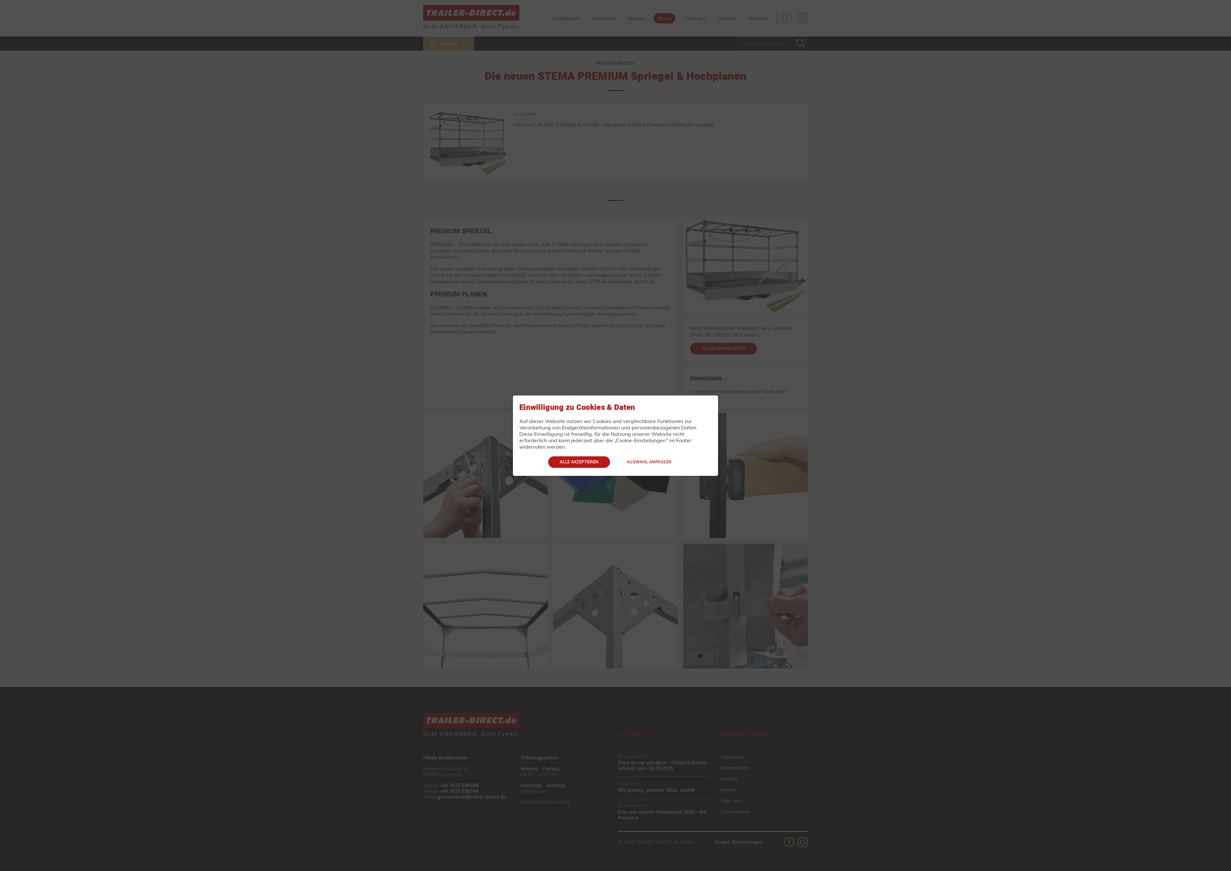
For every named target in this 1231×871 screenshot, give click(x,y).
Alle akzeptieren (579, 462)
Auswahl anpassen (649, 462)
